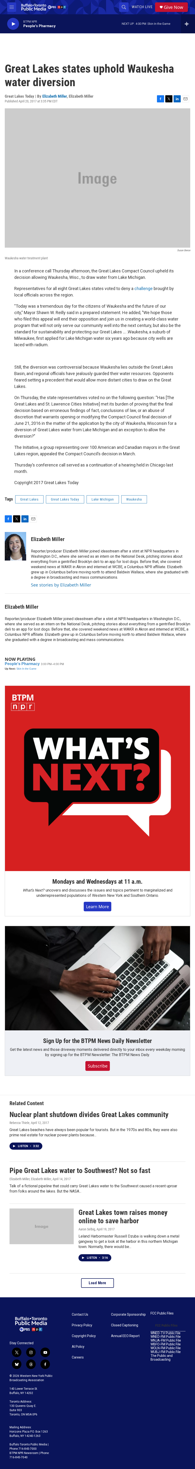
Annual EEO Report (125, 1336)
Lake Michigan (103, 499)
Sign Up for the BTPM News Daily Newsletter (97, 1040)
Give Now (173, 7)
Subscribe (97, 1066)
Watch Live (142, 7)
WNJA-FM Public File (166, 1340)
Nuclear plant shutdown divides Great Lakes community (89, 1114)
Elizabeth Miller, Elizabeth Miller (30, 1179)
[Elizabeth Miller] (15, 546)
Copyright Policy (84, 1336)
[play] (13, 24)
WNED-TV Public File (165, 1333)
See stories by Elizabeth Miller (61, 585)
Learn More (97, 906)
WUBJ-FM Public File (166, 1352)
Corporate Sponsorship (128, 1314)
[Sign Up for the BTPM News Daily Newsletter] (97, 978)
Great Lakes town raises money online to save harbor (122, 1216)
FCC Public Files (162, 1313)
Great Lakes (29, 499)
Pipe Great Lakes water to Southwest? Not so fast (80, 1170)
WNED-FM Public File (166, 1337)
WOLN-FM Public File (166, 1348)
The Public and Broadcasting (162, 1357)
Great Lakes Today (65, 499)
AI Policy (78, 1347)
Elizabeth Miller (54, 96)
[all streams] (188, 23)
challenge (143, 288)
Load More (97, 1283)
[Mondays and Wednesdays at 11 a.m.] (97, 778)
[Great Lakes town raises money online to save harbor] (42, 1226)
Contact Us (80, 1314)
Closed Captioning (124, 1325)
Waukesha (134, 499)
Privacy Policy (82, 1325)
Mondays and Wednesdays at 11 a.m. (97, 881)
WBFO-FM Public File (166, 1344)
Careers (78, 1357)
